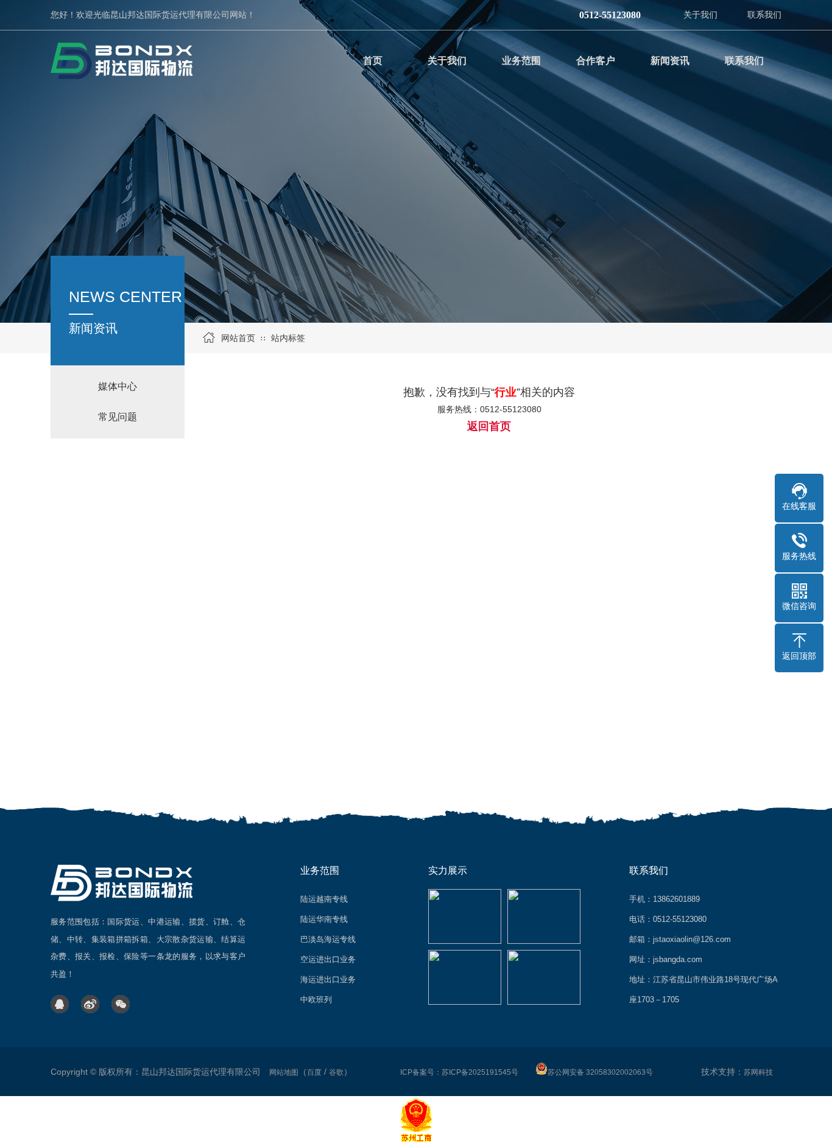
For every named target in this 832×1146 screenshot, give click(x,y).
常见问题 (117, 417)
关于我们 (700, 14)
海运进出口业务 (328, 979)
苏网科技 (758, 1072)
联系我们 (764, 14)
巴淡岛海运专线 (328, 939)
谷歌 (336, 1072)
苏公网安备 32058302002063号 (600, 1072)
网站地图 (283, 1072)
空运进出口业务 (328, 959)
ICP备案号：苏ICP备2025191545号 (459, 1072)
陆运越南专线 (324, 899)
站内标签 (288, 338)
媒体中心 (117, 386)
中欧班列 (316, 999)
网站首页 (238, 338)
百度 (314, 1072)
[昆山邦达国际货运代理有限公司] (124, 61)
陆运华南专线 (324, 919)
